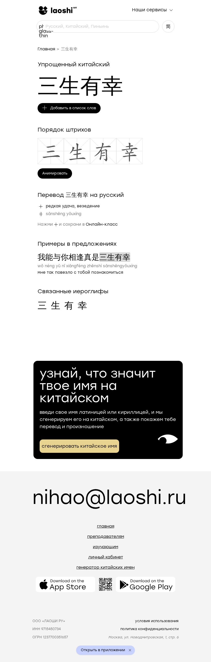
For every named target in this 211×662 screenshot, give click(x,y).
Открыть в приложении (103, 650)
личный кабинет (105, 557)
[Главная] (57, 10)
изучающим (105, 546)
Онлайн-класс (102, 224)
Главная (46, 49)
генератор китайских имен (105, 567)
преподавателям (105, 536)
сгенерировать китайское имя (79, 446)
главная (105, 526)
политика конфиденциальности (149, 629)
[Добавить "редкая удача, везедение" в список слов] (41, 206)
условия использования (157, 621)
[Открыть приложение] (65, 584)
